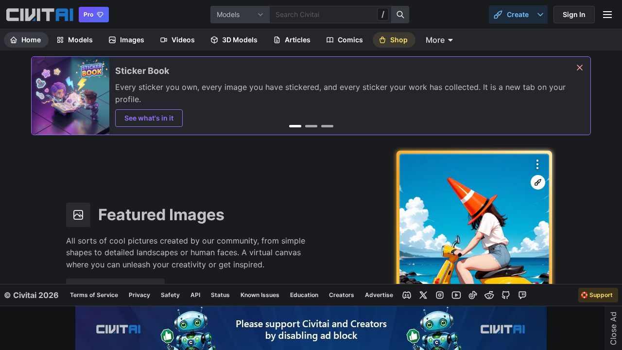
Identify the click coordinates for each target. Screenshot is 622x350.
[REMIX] (538, 182)
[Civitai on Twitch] (522, 295)
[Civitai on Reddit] (489, 295)
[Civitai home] (39, 14)
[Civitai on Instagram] (440, 295)
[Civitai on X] (423, 295)
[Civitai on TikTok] (473, 295)
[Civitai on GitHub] (506, 295)
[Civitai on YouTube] (456, 295)
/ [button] (382, 14)
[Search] (400, 14)
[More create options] (540, 14)
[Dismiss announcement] (580, 67)
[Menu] (607, 14)
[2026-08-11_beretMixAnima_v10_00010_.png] (474, 251)
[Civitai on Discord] (406, 295)
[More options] (537, 164)
